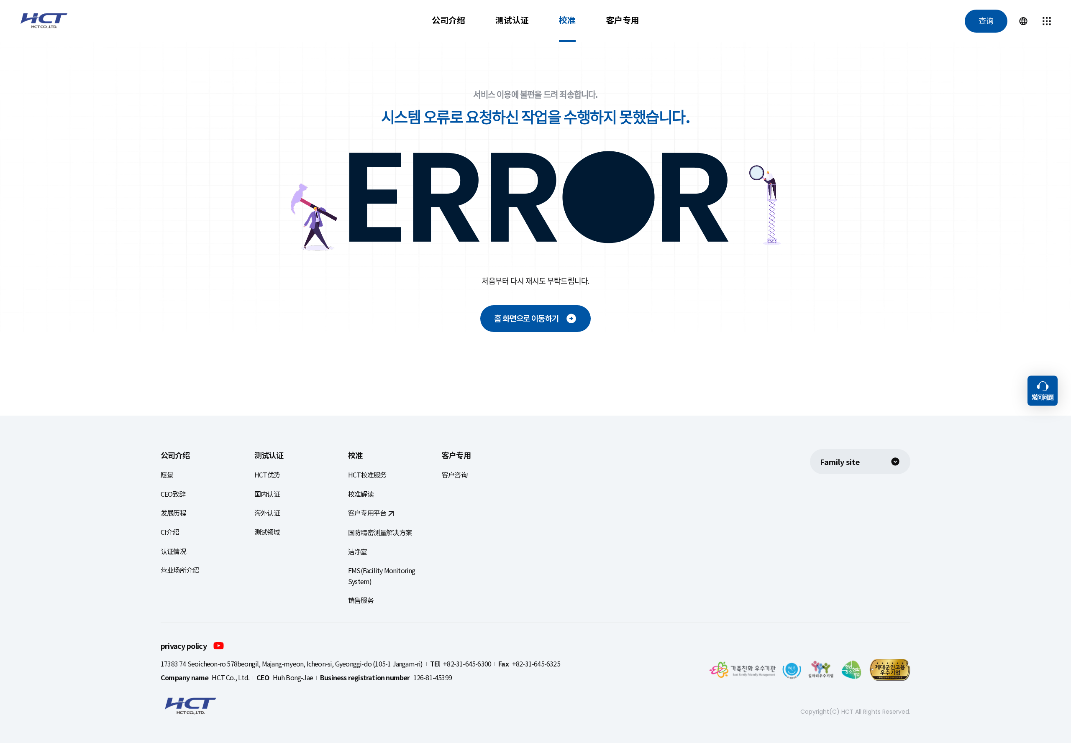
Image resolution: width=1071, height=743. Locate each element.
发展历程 (173, 513)
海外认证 (267, 513)
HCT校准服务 (367, 475)
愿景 (167, 475)
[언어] (1023, 20)
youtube (218, 645)
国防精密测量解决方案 (380, 532)
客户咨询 (454, 475)
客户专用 (622, 20)
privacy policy (184, 645)
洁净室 (357, 551)
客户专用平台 (367, 513)
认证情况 (173, 551)
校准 (567, 20)
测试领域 (267, 532)
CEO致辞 (173, 494)
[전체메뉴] (1046, 20)
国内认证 (267, 494)
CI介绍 (170, 532)
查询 (986, 21)
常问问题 (1043, 397)
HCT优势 (267, 475)
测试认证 (512, 20)
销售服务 (361, 600)
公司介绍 (448, 20)
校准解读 (361, 494)
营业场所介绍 (180, 570)
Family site (840, 461)
